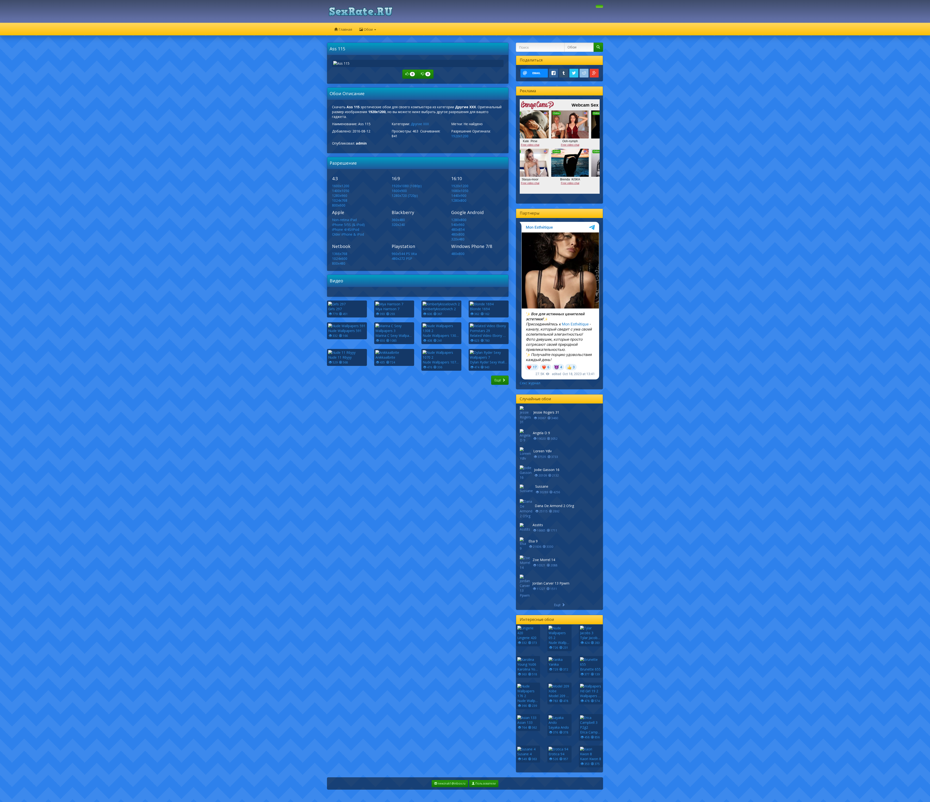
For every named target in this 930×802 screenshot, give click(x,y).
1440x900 (458, 195)
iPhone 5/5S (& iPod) (348, 224)
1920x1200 (459, 136)
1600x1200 (340, 186)
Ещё (498, 380)
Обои (368, 29)
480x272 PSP (402, 258)
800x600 (338, 205)
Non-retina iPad (344, 219)
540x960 (458, 224)
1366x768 (339, 253)
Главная (345, 29)
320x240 (398, 224)
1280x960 (339, 195)
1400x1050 (340, 190)
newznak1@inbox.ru (451, 783)
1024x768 (339, 200)
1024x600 (339, 258)
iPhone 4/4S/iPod (345, 229)
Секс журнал (530, 383)
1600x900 (399, 190)
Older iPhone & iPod (348, 234)
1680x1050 (459, 190)
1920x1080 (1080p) (407, 186)
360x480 (398, 219)
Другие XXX (420, 124)
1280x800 (458, 200)
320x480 (458, 239)
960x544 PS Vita (404, 253)
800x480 (338, 263)
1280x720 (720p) (405, 195)
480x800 (458, 234)
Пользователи (485, 783)
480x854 (458, 229)
